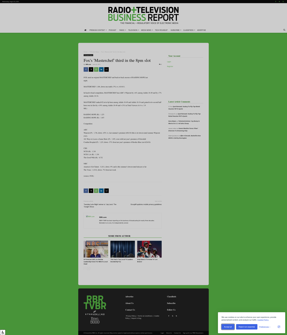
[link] (2, 332)
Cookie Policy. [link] (263, 320)
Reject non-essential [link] (247, 326)
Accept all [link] (228, 326)
